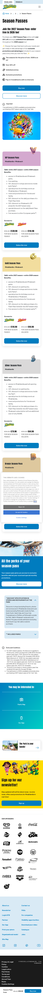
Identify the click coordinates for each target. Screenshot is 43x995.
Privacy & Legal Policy (7, 963)
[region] (21, 497)
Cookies (5, 967)
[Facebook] (4, 945)
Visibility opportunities (30, 920)
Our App (5, 925)
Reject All (21, 507)
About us (5, 905)
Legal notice (6, 969)
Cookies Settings (8, 984)
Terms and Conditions (6, 975)
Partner (5, 920)
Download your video (29, 925)
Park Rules (6, 972)
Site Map (5, 939)
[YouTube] (38, 945)
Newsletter (6, 910)
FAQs (23, 910)
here (35, 501)
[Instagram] (15, 945)
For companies (27, 915)
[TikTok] (27, 945)
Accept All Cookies (21, 512)
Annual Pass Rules (6, 980)
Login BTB (6, 915)
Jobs (23, 934)
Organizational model (10, 934)
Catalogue (25, 930)
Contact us (26, 905)
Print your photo (8, 930)
